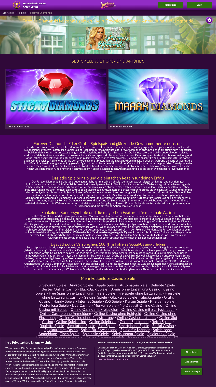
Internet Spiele (90, 301)
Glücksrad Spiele (123, 297)
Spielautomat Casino (61, 330)
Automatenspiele (133, 285)
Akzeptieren (192, 352)
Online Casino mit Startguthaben (147, 309)
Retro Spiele (161, 322)
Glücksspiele (150, 297)
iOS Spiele (113, 301)
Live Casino (81, 305)
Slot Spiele (106, 326)
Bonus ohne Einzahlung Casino (135, 289)
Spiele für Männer (135, 330)
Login (199, 5)
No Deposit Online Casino (141, 305)
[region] (108, 362)
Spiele (22, 12)
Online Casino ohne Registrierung (86, 318)
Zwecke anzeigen (191, 372)
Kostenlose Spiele (54, 305)
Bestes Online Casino (59, 289)
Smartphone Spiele (134, 326)
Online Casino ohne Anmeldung (65, 314)
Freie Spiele (105, 293)
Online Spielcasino (71, 322)
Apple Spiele (106, 285)
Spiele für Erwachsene (99, 330)
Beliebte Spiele (163, 285)
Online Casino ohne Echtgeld (117, 314)
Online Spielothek (134, 322)
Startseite (8, 12)
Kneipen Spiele (162, 301)
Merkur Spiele (105, 305)
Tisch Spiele (69, 334)
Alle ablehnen (192, 362)
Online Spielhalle (102, 322)
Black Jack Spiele (93, 289)
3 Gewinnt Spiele (52, 285)
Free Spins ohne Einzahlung (71, 293)
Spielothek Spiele (161, 334)
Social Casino (163, 326)
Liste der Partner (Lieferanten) (113, 359)
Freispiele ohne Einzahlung (139, 293)
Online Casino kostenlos (136, 318)
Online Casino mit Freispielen (94, 309)
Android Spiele (81, 285)
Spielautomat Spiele (128, 334)
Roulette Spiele (52, 326)
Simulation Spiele (81, 326)
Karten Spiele (136, 301)
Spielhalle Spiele (96, 334)
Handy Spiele (64, 301)
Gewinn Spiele (95, 297)
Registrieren (170, 5)
